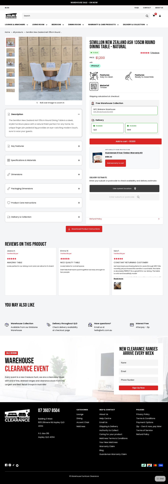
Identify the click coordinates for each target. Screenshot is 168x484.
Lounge (79, 414)
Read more (118, 279)
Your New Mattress (108, 442)
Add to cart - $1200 (125, 141)
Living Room (38, 25)
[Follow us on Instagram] (10, 465)
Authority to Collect (108, 430)
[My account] (160, 16)
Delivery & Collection (134, 25)
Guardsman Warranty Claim (113, 454)
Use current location (122, 188)
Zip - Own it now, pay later (149, 426)
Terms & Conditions (145, 418)
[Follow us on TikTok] (13, 465)
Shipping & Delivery (108, 426)
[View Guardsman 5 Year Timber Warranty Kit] (97, 158)
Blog (7, 8)
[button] (149, 53)
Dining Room (74, 25)
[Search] (147, 16)
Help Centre (105, 418)
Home (7, 32)
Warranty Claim (107, 446)
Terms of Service (144, 430)
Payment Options (144, 422)
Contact (147, 8)
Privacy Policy (143, 414)
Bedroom (56, 25)
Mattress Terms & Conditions (113, 438)
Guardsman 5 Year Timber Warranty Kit (124, 153)
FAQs (137, 8)
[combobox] (83, 16)
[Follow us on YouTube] (17, 465)
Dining (79, 418)
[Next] (161, 271)
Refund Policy (96, 218)
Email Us (103, 422)
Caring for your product (110, 434)
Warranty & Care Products (102, 25)
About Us (159, 8)
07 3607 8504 (49, 410)
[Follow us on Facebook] (6, 465)
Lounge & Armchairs (15, 25)
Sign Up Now (138, 388)
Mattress (80, 426)
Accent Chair (82, 422)
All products (18, 32)
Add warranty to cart (115, 163)
